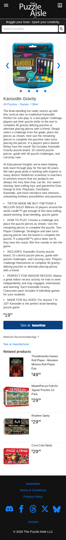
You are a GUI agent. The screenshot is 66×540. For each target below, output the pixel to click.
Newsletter (33, 484)
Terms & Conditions (33, 490)
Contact (33, 522)
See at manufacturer (16, 344)
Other (35, 104)
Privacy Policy (33, 496)
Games (24, 104)
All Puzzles (10, 104)
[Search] (61, 28)
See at (25, 325)
